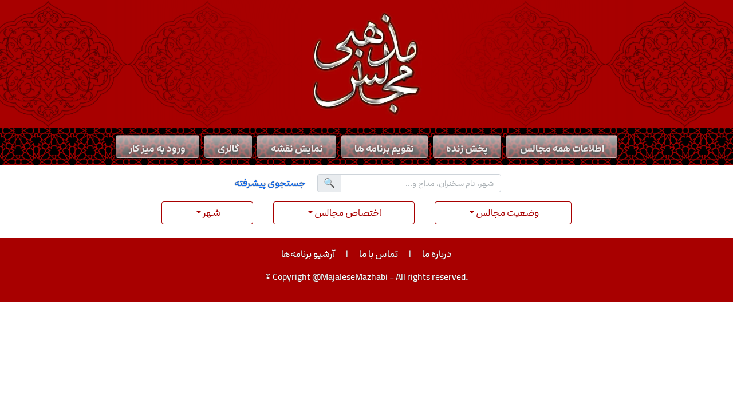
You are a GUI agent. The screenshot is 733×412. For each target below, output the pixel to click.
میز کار (157, 149)
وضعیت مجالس (506, 213)
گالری (228, 149)
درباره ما (437, 254)
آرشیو (308, 254)
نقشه (297, 149)
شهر (210, 213)
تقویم (384, 149)
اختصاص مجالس (347, 213)
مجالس (562, 149)
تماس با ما (378, 254)
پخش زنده (467, 149)
